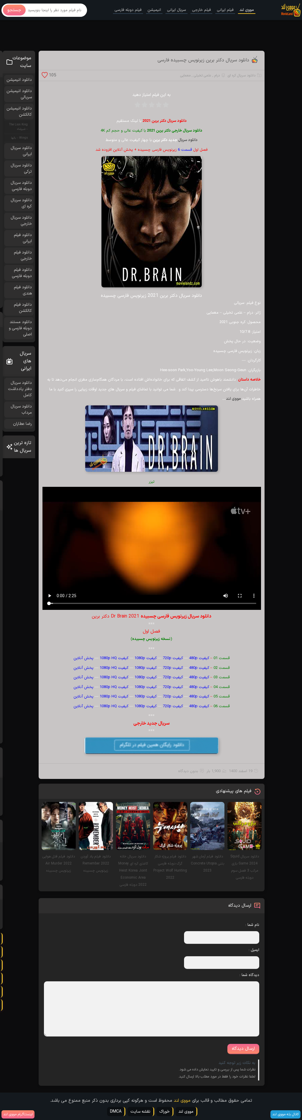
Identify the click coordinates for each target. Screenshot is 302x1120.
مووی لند (246, 10)
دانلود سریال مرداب (21, 409)
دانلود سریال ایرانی (21, 151)
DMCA (116, 1111)
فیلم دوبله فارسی (128, 10)
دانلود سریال (188, 140)
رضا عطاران (22, 424)
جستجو (14, 10)
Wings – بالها (19, 138)
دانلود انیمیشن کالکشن (19, 111)
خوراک (164, 1111)
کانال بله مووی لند (285, 1114)
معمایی (185, 75)
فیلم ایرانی (225, 10)
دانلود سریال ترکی (21, 168)
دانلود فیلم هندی (23, 290)
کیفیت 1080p (145, 658)
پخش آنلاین (83, 658)
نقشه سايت (140, 1111)
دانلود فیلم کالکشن (23, 308)
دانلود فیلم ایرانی (23, 238)
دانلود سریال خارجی (187, 131)
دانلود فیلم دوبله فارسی (22, 273)
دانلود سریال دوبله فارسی (21, 186)
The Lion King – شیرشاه (18, 126)
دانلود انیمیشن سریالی (19, 94)
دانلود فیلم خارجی (23, 255)
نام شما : (252, 925)
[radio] (166, 106)
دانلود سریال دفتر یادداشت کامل (20, 389)
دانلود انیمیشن (19, 80)
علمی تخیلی (202, 75)
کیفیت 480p (199, 658)
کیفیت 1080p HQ (114, 658)
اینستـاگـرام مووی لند (18, 1114)
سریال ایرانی (176, 10)
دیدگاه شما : (249, 975)
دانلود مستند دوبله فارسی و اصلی (20, 328)
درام (217, 75)
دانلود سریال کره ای (241, 75)
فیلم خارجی (201, 10)
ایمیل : (254, 950)
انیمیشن (154, 10)
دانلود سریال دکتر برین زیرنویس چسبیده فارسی (203, 60)
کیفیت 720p (173, 658)
